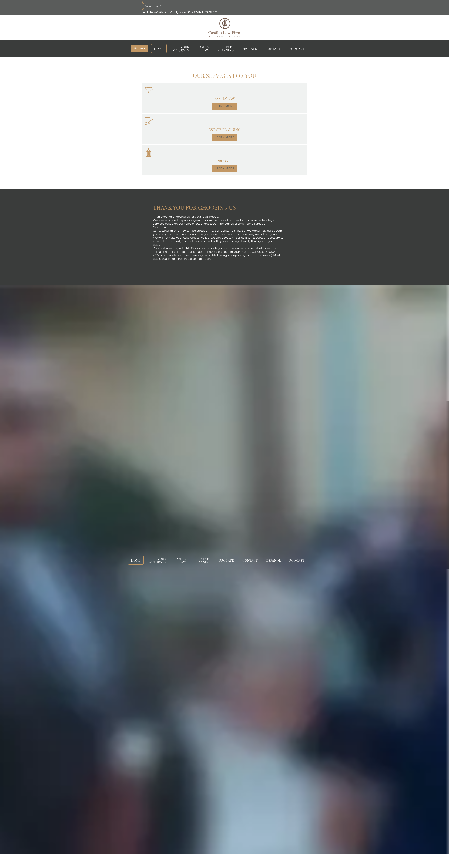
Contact (273, 48)
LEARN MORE (224, 106)
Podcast (296, 48)
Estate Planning (225, 48)
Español (139, 48)
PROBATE (249, 48)
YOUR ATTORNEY (180, 48)
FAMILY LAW (203, 48)
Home (159, 48)
